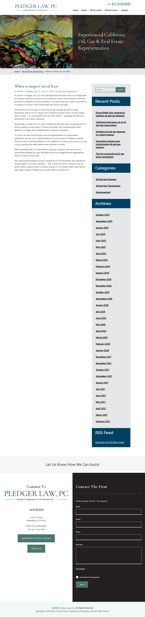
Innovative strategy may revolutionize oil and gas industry (108, 144)
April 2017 (101, 408)
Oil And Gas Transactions (66, 91)
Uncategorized (103, 192)
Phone (78, 532)
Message (79, 545)
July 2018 (100, 311)
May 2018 (100, 324)
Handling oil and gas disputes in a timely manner (110, 133)
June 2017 (101, 395)
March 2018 (102, 337)
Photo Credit (96, 10)
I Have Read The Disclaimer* (89, 577)
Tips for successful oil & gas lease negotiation (110, 155)
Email (78, 519)
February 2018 (103, 343)
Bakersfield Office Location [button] (36, 538)
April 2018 (101, 331)
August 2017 (102, 382)
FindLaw (105, 611)
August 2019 (102, 227)
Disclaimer (80, 568)
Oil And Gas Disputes (106, 179)
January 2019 (102, 272)
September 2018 (104, 298)
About (84, 10)
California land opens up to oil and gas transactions (111, 124)
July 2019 (100, 234)
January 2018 (102, 350)
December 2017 (103, 356)
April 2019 (101, 253)
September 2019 (104, 221)
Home (75, 10)
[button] (142, 614)
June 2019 (101, 240)
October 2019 (102, 214)
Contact (124, 10)
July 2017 (100, 389)
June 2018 (101, 318)
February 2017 (103, 421)
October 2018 (102, 292)
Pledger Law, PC (33, 91)
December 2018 (103, 279)
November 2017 (103, 363)
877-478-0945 (121, 4)
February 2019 (103, 266)
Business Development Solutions (84, 611)
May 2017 (100, 402)
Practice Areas (111, 10)
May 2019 (100, 247)
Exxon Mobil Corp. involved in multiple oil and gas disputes (110, 114)
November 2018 (103, 285)
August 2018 (102, 305)
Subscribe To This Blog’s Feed (109, 442)
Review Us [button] (36, 548)
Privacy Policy (62, 611)
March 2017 (102, 414)
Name (78, 507)
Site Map (50, 611)
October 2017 (102, 369)
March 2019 (102, 259)
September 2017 (104, 376)
